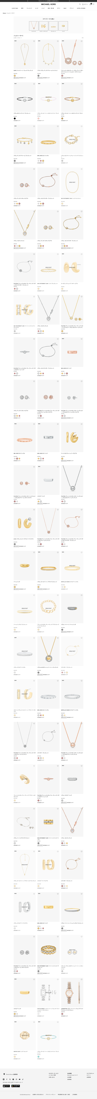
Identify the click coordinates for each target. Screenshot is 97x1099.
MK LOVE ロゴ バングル (43, 155)
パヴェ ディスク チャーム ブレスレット (22, 155)
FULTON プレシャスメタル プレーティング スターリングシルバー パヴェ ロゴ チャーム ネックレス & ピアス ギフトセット (72, 326)
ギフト (58, 8)
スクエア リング (41, 496)
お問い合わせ (52, 1077)
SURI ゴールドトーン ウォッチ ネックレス (23, 70)
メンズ (36, 8)
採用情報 (69, 1079)
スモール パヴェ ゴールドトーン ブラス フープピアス (25, 710)
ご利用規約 (74, 1094)
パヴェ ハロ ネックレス (19, 240)
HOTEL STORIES (81, 8)
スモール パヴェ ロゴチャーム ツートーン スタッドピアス (72, 966)
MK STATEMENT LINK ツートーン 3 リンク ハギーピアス (24, 326)
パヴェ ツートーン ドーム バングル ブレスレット (72, 923)
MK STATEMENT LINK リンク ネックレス (70, 198)
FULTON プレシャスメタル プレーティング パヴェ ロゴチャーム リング (25, 369)
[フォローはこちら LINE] (3, 1079)
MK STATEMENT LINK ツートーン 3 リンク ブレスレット (48, 966)
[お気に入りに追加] (34, 41)
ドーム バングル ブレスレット (20, 624)
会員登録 (89, 1077)
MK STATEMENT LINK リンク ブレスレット (47, 283)
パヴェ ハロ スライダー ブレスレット (45, 198)
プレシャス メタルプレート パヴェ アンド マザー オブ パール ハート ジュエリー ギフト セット (72, 71)
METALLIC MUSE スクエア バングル (69, 581)
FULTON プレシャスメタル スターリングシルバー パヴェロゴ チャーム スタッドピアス (72, 411)
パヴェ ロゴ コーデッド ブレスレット (22, 113)
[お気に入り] (93, 4)
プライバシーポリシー (51, 1094)
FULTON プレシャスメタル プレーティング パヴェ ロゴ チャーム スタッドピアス (48, 411)
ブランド (72, 8)
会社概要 (69, 1077)
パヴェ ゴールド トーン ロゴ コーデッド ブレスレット (48, 114)
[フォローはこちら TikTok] (22, 1079)
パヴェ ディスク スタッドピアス (21, 198)
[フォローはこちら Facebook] (6, 1079)
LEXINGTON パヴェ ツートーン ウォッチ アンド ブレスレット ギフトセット (72, 1009)
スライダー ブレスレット (66, 667)
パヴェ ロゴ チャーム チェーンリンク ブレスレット (72, 156)
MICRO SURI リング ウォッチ (20, 1051)
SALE (65, 8)
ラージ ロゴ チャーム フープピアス (69, 453)
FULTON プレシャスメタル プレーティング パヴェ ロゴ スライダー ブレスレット (25, 284)
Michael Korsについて (72, 1075)
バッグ (42, 8)
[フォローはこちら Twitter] (10, 1079)
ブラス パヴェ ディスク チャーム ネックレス (47, 70)
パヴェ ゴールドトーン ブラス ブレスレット (47, 581)
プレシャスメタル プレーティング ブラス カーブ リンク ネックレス (48, 625)
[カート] (90, 4)
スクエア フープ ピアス (42, 880)
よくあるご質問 (52, 1075)
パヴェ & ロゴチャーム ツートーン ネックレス (47, 667)
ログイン (89, 1075)
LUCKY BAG (15, 8)
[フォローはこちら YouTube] (19, 1079)
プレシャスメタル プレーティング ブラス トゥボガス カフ (24, 796)
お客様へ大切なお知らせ (38, 1094)
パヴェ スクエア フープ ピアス (20, 923)
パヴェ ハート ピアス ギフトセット (21, 838)
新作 (22, 8)
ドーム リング (17, 581)
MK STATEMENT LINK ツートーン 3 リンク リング (48, 838)
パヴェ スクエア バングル (19, 667)
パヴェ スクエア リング (66, 795)
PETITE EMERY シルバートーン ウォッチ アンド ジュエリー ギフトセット (48, 1009)
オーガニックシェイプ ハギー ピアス (69, 283)
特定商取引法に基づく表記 (64, 1094)
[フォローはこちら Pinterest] (13, 1079)
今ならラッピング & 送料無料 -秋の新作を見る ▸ (49, 0)
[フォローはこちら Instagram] (16, 1079)
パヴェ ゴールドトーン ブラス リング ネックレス (25, 880)
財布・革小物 (51, 8)
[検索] (79, 4)
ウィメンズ (29, 8)
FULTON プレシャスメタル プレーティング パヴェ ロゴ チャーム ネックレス (48, 539)
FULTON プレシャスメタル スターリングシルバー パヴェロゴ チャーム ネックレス (72, 497)
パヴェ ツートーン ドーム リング (68, 624)
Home (4, 13)
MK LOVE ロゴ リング (66, 368)
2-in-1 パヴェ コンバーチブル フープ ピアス (23, 539)
